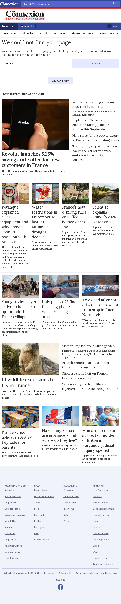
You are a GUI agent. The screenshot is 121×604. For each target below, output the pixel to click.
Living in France (100, 533)
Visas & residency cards (104, 508)
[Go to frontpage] (25, 15)
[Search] (114, 4)
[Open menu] (9, 26)
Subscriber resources (15, 515)
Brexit (96, 545)
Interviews (68, 508)
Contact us (10, 533)
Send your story (12, 552)
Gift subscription (13, 496)
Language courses (14, 508)
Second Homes (100, 502)
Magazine (69, 486)
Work (95, 552)
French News (10, 33)
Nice (36, 533)
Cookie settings (109, 573)
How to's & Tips (101, 515)
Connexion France (15, 486)
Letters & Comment (44, 496)
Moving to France (101, 558)
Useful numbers (12, 558)
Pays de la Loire (41, 539)
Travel (37, 502)
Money (103, 33)
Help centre (11, 539)
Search (96, 63)
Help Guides (27, 33)
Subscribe (29, 26)
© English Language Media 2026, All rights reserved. (30, 573)
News (37, 486)
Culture (67, 521)
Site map (60, 579)
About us (9, 527)
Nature (67, 515)
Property (114, 33)
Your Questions (59, 33)
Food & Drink (69, 502)
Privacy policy (66, 573)
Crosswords (69, 490)
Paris (36, 508)
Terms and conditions (87, 573)
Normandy (39, 515)
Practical (42, 33)
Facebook (60, 588)
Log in (116, 26)
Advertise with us (13, 545)
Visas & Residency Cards (83, 33)
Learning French (101, 539)
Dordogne (39, 527)
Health (96, 527)
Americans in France (103, 564)
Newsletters (11, 521)
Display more (60, 80)
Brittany (38, 521)
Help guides (10, 502)
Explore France (71, 496)
